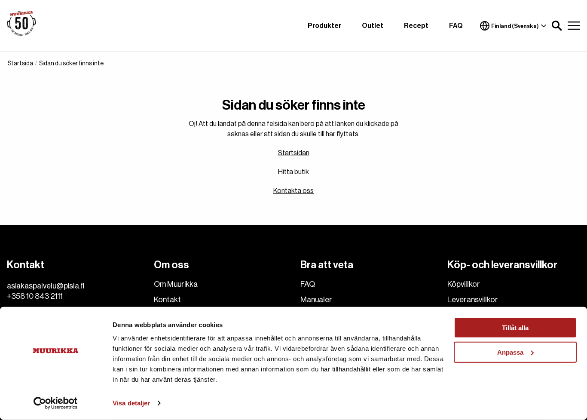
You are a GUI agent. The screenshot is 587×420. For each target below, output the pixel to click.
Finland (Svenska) (515, 26)
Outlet (372, 25)
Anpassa (510, 352)
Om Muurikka (176, 284)
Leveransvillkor (472, 300)
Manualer (316, 300)
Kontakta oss (293, 190)
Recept (416, 25)
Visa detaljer (131, 403)
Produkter (324, 25)
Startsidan (293, 153)
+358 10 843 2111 (35, 296)
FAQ (456, 25)
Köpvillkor (463, 284)
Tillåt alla (515, 327)
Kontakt (167, 300)
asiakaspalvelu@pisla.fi (45, 286)
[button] (557, 26)
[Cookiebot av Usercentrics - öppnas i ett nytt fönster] (55, 403)
